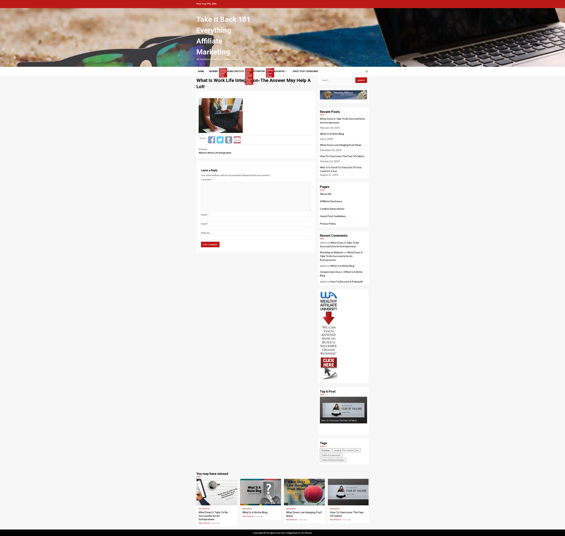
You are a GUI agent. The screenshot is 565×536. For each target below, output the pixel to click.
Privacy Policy (328, 223)
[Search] (367, 71)
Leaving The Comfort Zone (346, 450)
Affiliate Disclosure (331, 201)
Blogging (325, 450)
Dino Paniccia (204, 523)
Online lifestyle (236, 71)
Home (201, 71)
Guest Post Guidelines (305, 71)
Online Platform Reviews (332, 460)
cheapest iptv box (330, 271)
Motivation (259, 71)
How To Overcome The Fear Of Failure (342, 156)
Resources (279, 71)
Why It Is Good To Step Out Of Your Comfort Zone (341, 169)
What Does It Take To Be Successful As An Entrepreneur (342, 120)
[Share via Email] (237, 139)
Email (204, 223)
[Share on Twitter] (220, 139)
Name (205, 214)
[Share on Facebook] (211, 139)
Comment (206, 179)
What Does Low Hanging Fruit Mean (340, 144)
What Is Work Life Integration (215, 151)
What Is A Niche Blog (332, 133)
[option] (343, 410)
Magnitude (292, 532)
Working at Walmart (331, 252)
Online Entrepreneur (331, 455)
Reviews (215, 71)
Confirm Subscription (332, 208)
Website (205, 232)
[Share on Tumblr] (228, 139)
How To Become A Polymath (346, 281)
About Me (325, 193)
